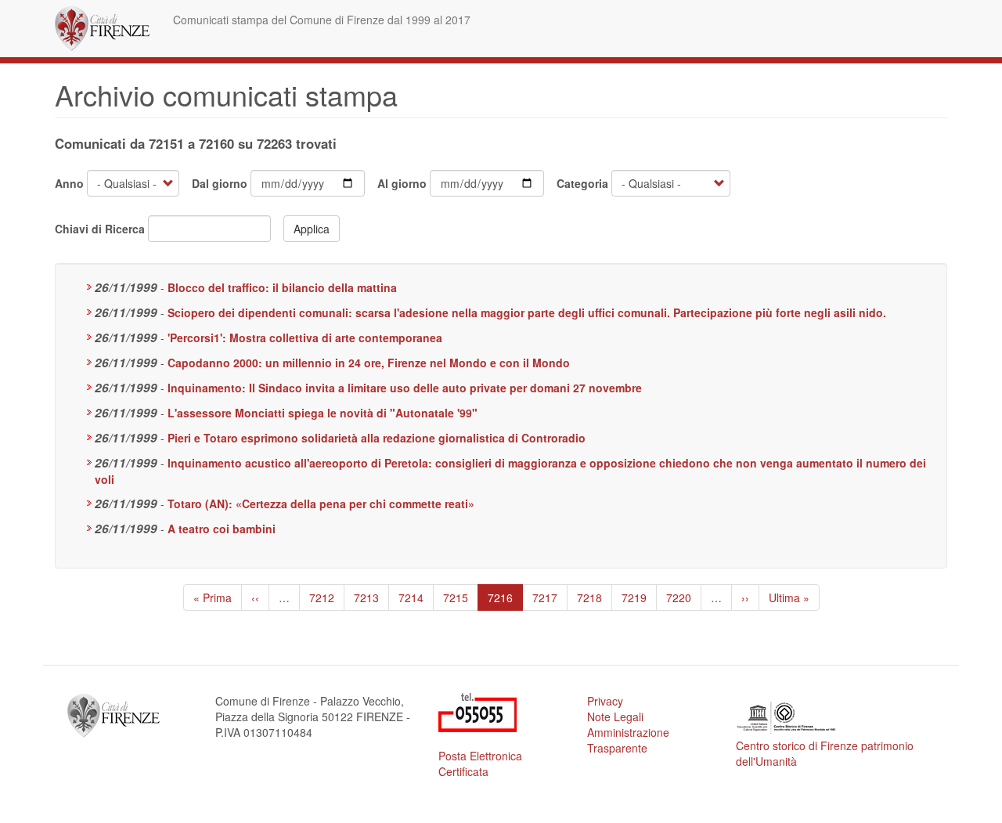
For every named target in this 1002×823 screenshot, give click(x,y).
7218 (590, 597)
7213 (367, 597)
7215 (456, 597)
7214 (411, 597)
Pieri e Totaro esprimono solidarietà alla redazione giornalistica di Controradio (377, 438)
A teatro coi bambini (222, 528)
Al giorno (402, 183)
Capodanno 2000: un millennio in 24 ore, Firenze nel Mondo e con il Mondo (369, 362)
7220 (679, 597)
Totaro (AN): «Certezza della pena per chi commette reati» (321, 503)
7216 (505, 600)
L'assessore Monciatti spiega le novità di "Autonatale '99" (323, 413)
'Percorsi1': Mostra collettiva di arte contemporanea (305, 337)
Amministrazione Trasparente (628, 740)
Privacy (605, 701)
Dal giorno (219, 183)
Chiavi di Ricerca (100, 228)
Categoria (582, 183)
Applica (312, 228)
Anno (69, 183)
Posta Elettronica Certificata (480, 763)
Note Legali (615, 716)
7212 (322, 597)
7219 (634, 597)
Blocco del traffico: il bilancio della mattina (282, 287)
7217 (545, 597)
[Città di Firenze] (108, 28)
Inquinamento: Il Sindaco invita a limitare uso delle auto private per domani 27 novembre (405, 387)
